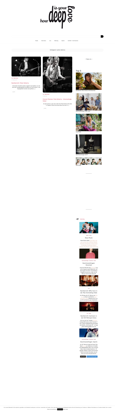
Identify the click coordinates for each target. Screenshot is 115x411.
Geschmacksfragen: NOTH (82, 154)
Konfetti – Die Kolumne (73, 40)
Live (50, 40)
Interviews (43, 40)
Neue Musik (78, 131)
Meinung (56, 40)
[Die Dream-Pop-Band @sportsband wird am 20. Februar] (89, 342)
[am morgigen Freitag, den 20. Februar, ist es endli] (89, 262)
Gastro (63, 40)
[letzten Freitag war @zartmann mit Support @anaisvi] (89, 315)
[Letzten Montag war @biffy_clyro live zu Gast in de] (89, 288)
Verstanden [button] (60, 409)
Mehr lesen (65, 409)
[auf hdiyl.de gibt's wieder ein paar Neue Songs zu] (89, 235)
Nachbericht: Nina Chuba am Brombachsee (85, 90)
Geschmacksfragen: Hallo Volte (83, 111)
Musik (36, 40)
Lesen (13, 91)
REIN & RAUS (16, 78)
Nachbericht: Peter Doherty (20, 83)
